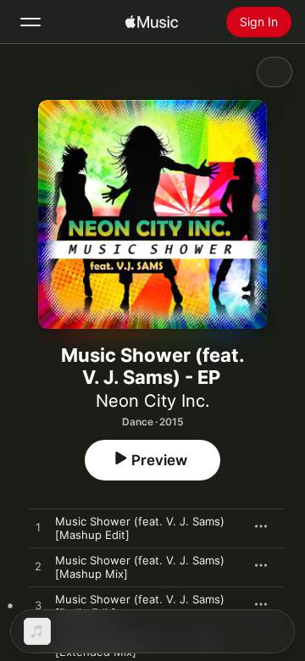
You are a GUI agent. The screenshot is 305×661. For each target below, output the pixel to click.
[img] (151, 22)
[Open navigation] (30, 22)
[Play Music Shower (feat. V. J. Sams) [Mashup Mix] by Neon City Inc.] (38, 567)
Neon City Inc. (153, 401)
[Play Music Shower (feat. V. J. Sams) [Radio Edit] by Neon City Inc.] (38, 606)
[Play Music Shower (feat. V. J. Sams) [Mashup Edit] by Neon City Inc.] (38, 528)
